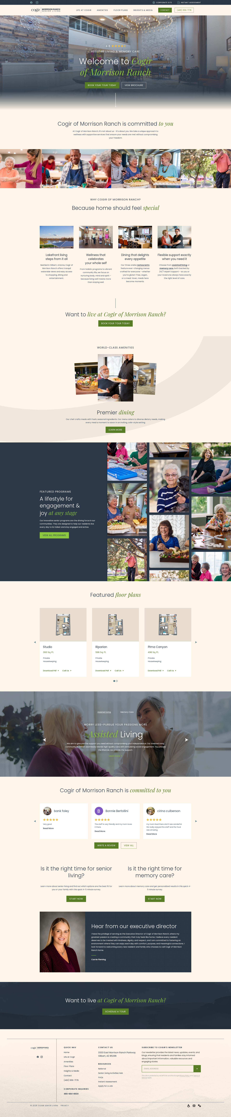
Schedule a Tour (115, 1011)
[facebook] (38, 1057)
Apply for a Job (105, 1086)
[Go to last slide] (34, 642)
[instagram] (42, 1057)
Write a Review (106, 845)
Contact (165, 10)
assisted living (179, 265)
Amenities (102, 10)
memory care (166, 268)
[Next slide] (196, 642)
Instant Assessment (191, 2)
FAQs (100, 1077)
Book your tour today (102, 85)
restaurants (143, 265)
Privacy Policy (184, 1076)
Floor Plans (121, 10)
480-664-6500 (71, 1093)
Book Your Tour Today (115, 323)
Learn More (115, 429)
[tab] (114, 681)
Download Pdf (50, 671)
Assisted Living (104, 712)
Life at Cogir (83, 10)
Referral (102, 1068)
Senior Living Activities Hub (110, 1073)
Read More (48, 828)
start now (76, 898)
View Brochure (134, 85)
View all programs (54, 535)
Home (66, 1052)
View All (129, 845)
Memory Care (127, 712)
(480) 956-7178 (184, 10)
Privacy (65, 1105)
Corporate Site (164, 2)
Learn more (114, 756)
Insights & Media (143, 10)
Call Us (66, 671)
